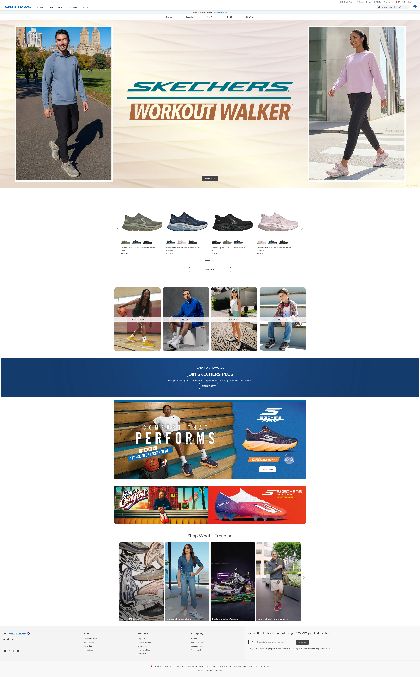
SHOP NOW (210, 270)
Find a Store (11, 639)
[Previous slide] (155, 12)
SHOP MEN (185, 319)
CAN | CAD (401, 2)
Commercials (196, 650)
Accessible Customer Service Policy (246, 666)
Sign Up (302, 642)
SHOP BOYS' (282, 319)
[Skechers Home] (18, 6)
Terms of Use (326, 649)
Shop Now (210, 178)
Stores (360, 2)
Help (369, 2)
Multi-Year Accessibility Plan (222, 666)
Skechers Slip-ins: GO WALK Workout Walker (138, 248)
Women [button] (40, 7)
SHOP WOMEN (137, 319)
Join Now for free (222, 12)
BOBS (229, 17)
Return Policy (143, 646)
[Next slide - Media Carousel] (303, 578)
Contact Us (142, 653)
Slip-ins (169, 17)
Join (6, 633)
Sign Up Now (209, 386)
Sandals (189, 17)
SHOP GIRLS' (234, 319)
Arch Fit (210, 17)
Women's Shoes (90, 639)
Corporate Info (197, 642)
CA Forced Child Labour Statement (198, 666)
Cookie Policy (168, 666)
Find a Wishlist (144, 650)
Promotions (88, 650)
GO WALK (250, 17)
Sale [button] (85, 7)
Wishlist (378, 2)
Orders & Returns (347, 2)
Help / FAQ (142, 639)
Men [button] (51, 7)
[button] (388, 2)
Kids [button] (60, 7)
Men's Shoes (89, 642)
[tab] (207, 260)
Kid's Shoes (88, 646)
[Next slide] (265, 12)
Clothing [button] (73, 7)
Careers (194, 639)
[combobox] (393, 7)
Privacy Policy (314, 649)
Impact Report (197, 646)
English (410, 2)
